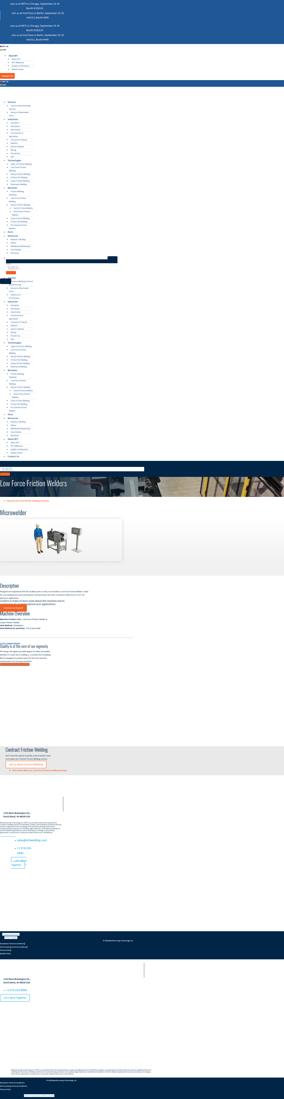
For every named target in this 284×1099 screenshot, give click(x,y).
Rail (12, 156)
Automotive (15, 129)
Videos (13, 242)
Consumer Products (19, 139)
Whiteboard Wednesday (20, 246)
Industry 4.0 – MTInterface (15, 296)
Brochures (15, 253)
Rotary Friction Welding (20, 174)
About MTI (16, 59)
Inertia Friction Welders (23, 208)
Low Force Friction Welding (17, 169)
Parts (10, 232)
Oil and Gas (15, 153)
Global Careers (18, 69)
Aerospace (15, 122)
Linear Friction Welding (20, 181)
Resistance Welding (19, 184)
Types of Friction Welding (21, 164)
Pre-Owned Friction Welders (18, 227)
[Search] (5, 474)
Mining (13, 150)
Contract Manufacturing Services (20, 107)
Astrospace (15, 126)
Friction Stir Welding (19, 177)
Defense (14, 143)
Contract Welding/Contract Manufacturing (21, 283)
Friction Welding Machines (16, 193)
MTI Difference (18, 62)
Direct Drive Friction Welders (21, 213)
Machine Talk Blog (18, 239)
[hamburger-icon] (112, 258)
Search (2, 465)
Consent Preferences (8, 836)
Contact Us (13, 456)
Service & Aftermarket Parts (19, 114)
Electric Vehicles (17, 146)
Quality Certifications (20, 66)
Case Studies (16, 249)
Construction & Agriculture (16, 135)
